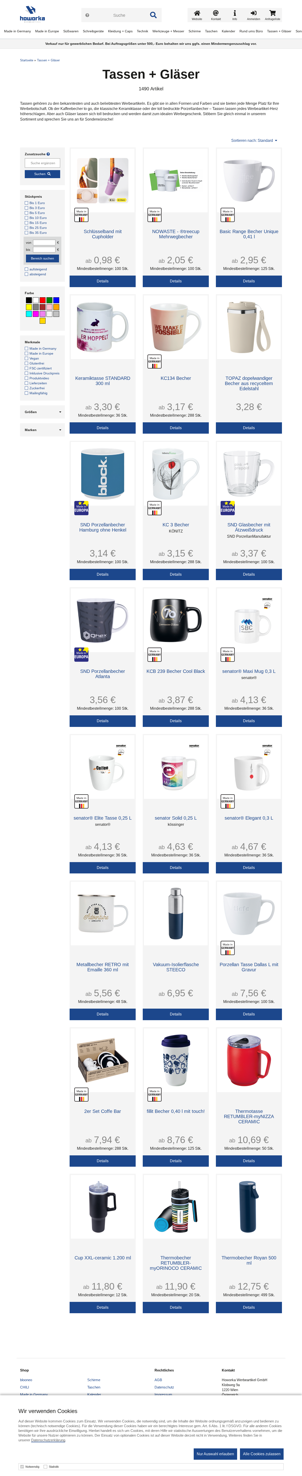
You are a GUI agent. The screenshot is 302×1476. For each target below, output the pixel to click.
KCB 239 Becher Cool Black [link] (176, 671)
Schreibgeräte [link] (93, 31)
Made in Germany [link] (17, 31)
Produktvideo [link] (39, 378)
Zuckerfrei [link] (37, 388)
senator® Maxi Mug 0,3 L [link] (249, 671)
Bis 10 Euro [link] (38, 218)
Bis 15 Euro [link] (38, 223)
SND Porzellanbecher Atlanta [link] (102, 674)
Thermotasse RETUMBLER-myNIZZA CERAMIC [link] (249, 1116)
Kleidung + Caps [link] (120, 31)
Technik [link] (142, 31)
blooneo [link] (26, 1380)
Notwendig (32, 1466)
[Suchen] (153, 15)
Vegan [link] (34, 358)
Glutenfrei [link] (36, 363)
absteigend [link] (37, 274)
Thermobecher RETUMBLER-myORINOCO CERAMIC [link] (176, 1263)
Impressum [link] (163, 1394)
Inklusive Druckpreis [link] (44, 373)
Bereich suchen (42, 258)
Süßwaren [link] (71, 31)
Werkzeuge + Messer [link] (168, 31)
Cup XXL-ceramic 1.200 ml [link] (103, 1257)
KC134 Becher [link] (176, 378)
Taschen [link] (211, 31)
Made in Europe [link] (47, 31)
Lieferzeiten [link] (38, 383)
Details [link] (103, 281)
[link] (34, 14)
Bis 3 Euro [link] (37, 208)
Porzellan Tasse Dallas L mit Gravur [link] (249, 967)
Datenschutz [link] (164, 1387)
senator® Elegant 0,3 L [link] (249, 818)
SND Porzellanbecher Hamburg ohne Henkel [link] (102, 527)
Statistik (54, 1466)
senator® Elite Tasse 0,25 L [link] (103, 818)
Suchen (40, 174)
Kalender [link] (228, 31)
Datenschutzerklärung (48, 1440)
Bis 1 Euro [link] (37, 203)
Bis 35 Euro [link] (38, 233)
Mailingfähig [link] (38, 393)
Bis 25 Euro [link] (38, 228)
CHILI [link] (24, 1387)
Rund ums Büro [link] (251, 31)
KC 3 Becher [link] (176, 524)
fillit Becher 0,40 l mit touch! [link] (176, 1111)
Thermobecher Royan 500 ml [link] (249, 1260)
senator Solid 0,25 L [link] (176, 818)
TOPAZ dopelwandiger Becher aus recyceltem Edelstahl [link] (249, 383)
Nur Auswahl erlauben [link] (215, 1454)
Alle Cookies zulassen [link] (262, 1454)
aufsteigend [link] (38, 269)
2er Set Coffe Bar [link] (102, 1111)
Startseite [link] (26, 60)
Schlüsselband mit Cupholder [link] (103, 234)
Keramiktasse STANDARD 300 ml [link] (102, 381)
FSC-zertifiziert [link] (40, 368)
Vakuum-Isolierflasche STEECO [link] (176, 967)
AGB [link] (158, 1380)
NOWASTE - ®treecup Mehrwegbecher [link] (175, 234)
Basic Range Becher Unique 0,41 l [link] (249, 234)
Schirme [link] (195, 31)
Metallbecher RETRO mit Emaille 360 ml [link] (102, 967)
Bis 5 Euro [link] (37, 213)
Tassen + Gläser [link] (279, 31)
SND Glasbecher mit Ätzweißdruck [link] (248, 527)
